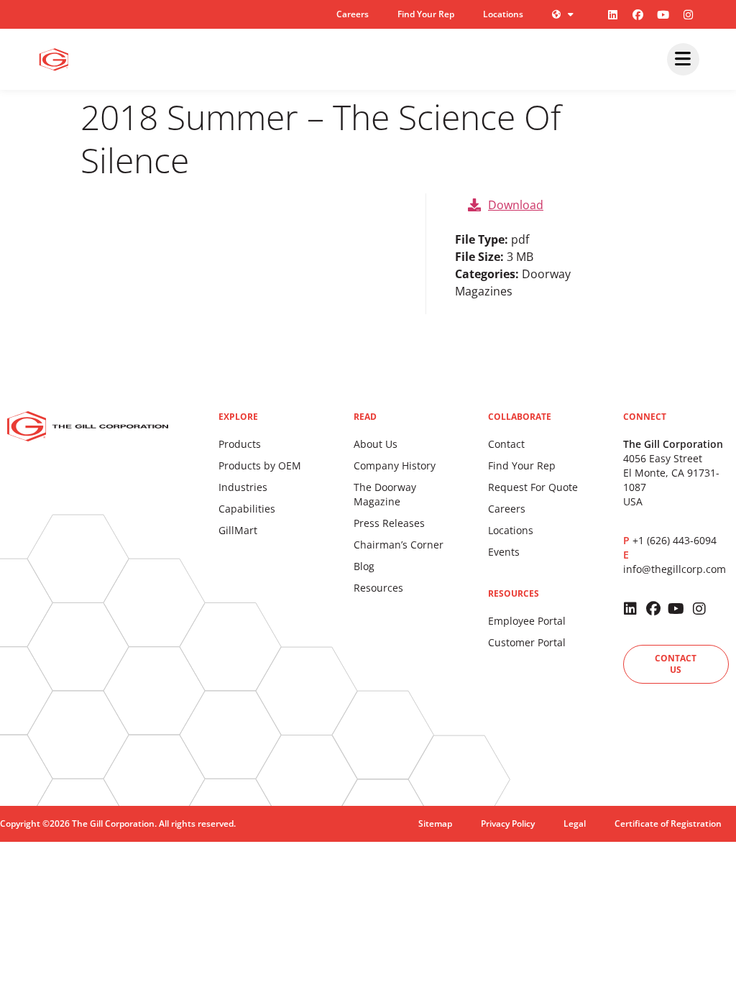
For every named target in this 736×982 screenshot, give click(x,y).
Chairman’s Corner (398, 544)
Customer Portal (527, 642)
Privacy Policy (508, 823)
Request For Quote (533, 487)
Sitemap (435, 823)
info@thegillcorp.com (674, 569)
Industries (242, 487)
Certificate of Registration (668, 823)
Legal (575, 823)
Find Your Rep (425, 14)
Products (239, 444)
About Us (375, 444)
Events (504, 552)
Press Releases (389, 523)
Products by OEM (259, 465)
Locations (503, 14)
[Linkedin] (613, 14)
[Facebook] (638, 14)
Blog (364, 566)
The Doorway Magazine (385, 494)
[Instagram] (688, 14)
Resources (378, 588)
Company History (395, 465)
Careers (352, 14)
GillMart (237, 530)
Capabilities (246, 508)
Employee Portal (527, 621)
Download (515, 205)
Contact (506, 444)
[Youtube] (663, 14)
